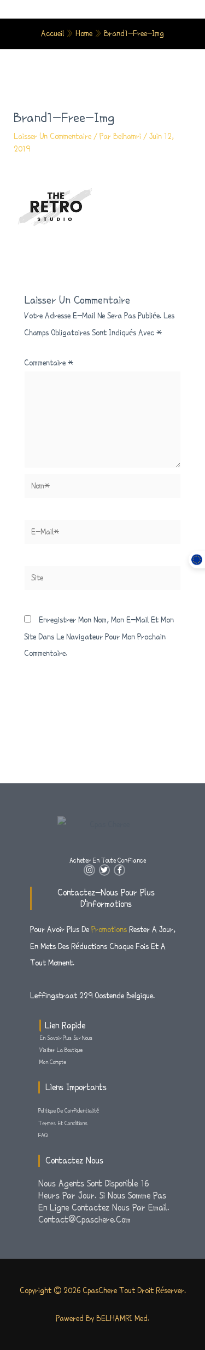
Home (83, 33)
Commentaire (48, 362)
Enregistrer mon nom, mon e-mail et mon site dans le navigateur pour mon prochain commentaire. (99, 636)
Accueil (52, 33)
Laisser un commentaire (52, 136)
